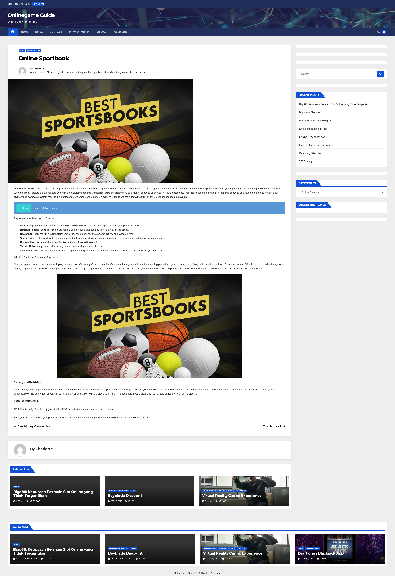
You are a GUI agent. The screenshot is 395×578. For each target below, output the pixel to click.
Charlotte (39, 68)
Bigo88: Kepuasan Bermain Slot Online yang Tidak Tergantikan (53, 494)
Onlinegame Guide (31, 15)
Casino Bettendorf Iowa (312, 137)
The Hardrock (272, 426)
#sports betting (113, 72)
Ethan (323, 559)
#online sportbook (94, 72)
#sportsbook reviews (133, 72)
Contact (56, 32)
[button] (378, 32)
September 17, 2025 (122, 559)
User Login (121, 32)
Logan (225, 501)
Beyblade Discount (125, 495)
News (21, 51)
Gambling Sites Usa (310, 153)
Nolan (131, 501)
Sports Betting (33, 51)
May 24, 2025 (213, 559)
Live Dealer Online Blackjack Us (317, 145)
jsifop (36, 501)
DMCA (39, 32)
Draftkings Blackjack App (313, 129)
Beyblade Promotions (118, 491)
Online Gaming (312, 548)
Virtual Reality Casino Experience (232, 495)
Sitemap (102, 32)
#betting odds (58, 72)
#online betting (75, 72)
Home (25, 32)
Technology (240, 491)
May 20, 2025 (308, 559)
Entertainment (209, 491)
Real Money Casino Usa (33, 426)
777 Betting (305, 161)
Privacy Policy (79, 32)
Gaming (222, 491)
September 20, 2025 (27, 559)
